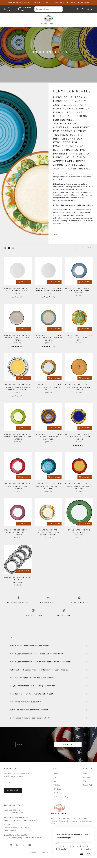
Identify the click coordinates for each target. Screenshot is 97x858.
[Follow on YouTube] (29, 845)
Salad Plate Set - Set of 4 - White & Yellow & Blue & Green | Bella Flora (18, 387)
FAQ (84, 781)
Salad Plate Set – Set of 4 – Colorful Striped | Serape (79, 337)
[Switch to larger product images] (5, 247)
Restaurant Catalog (60, 797)
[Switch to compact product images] (13, 247)
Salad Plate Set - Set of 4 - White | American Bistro (48, 289)
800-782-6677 (17, 813)
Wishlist (56, 785)
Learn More (83, 2)
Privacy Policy (88, 785)
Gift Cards (57, 789)
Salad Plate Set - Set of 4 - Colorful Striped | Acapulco (48, 436)
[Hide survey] (90, 830)
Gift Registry (58, 793)
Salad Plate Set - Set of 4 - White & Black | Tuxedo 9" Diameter (18, 579)
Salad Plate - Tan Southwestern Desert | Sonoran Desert (48, 532)
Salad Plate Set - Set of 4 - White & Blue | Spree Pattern (79, 290)
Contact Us (87, 777)
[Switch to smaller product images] (9, 247)
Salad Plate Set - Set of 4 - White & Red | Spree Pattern (18, 486)
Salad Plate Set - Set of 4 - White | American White (18, 289)
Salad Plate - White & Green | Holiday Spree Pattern (79, 532)
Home (55, 773)
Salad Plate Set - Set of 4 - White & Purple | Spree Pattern (18, 532)
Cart (55, 777)
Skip (81, 854)
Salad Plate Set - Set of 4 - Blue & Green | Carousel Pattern (48, 486)
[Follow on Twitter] (11, 845)
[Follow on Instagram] (17, 845)
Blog (85, 773)
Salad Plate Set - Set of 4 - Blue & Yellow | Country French (79, 436)
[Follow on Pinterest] (23, 845)
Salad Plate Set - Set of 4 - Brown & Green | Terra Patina (48, 387)
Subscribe (67, 744)
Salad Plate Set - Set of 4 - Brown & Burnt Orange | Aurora (79, 387)
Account (56, 781)
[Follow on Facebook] (5, 845)
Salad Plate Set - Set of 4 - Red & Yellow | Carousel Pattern (79, 486)
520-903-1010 (10, 9)
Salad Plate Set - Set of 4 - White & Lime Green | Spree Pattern (18, 436)
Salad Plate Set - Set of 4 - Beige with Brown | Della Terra (18, 337)
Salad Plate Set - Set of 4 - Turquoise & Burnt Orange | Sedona (48, 337)
